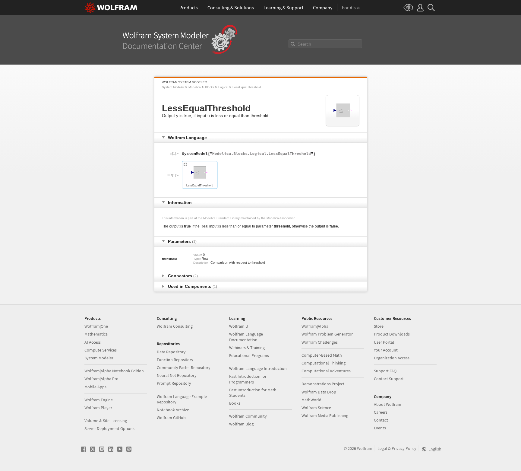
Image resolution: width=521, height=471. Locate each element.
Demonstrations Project (323, 384)
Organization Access (391, 358)
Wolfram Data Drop (319, 392)
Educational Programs (249, 355)
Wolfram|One (96, 326)
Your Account (386, 350)
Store (379, 326)
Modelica (194, 87)
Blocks (209, 87)
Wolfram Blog (241, 424)
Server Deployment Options (109, 428)
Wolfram (364, 448)
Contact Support (389, 378)
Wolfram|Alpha (315, 326)
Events (380, 428)
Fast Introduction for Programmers (248, 379)
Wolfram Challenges (320, 342)
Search (304, 44)
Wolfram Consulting (175, 326)
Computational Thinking (324, 363)
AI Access (92, 342)
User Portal (384, 342)
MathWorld (311, 400)
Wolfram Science (316, 407)
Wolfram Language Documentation (246, 336)
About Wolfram (387, 404)
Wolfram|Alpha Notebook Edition (114, 371)
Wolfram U (238, 326)
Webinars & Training (247, 347)
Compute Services (100, 350)
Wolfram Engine (98, 400)
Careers (380, 412)
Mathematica (96, 334)
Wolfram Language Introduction (258, 368)
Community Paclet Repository (183, 367)
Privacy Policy (404, 448)
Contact (381, 420)
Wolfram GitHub (171, 417)
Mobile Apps (95, 387)
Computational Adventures (326, 371)
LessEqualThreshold (246, 87)
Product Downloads (392, 334)
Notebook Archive (173, 409)
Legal (382, 448)
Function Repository (175, 359)
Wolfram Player (98, 407)
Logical (223, 87)
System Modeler (173, 87)
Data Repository (171, 352)
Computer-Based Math (322, 355)
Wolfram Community (248, 416)
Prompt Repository (174, 383)
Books (234, 403)
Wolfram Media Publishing (325, 415)
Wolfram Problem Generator (327, 334)
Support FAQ (385, 371)
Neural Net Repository (177, 375)
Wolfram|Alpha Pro (101, 378)
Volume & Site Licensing (105, 420)
